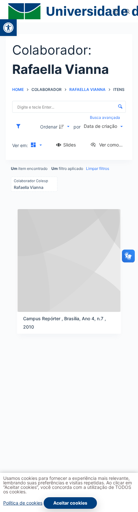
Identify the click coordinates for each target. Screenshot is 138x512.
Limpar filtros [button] (97, 168)
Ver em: (20, 145)
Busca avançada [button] (105, 117)
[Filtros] (20, 126)
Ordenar (48, 126)
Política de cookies (22, 503)
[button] (8, 27)
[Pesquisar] (127, 11)
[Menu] (115, 11)
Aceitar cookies (70, 503)
